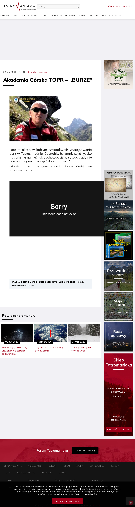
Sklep (63, 15)
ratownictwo (19, 285)
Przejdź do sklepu (119, 429)
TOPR (31, 285)
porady (80, 282)
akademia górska (27, 282)
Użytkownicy (97, 466)
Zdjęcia (115, 466)
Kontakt (117, 15)
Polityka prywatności (65, 480)
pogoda (70, 282)
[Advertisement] (67, 39)
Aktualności (29, 15)
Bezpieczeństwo (88, 15)
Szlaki (43, 15)
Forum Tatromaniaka (122, 6)
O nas (10, 480)
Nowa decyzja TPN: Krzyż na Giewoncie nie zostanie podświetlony (16, 350)
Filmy (72, 15)
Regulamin (34, 480)
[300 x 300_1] (118, 88)
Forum (54, 15)
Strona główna (10, 15)
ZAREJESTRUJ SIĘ (85, 450)
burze (62, 282)
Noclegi (105, 15)
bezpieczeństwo (48, 282)
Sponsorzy (97, 480)
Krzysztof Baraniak (37, 72)
